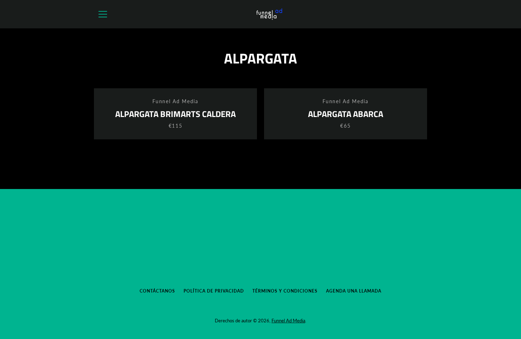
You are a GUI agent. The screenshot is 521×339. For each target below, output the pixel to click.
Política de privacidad (214, 291)
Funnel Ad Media (288, 320)
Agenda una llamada (353, 291)
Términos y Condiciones (285, 291)
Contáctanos (157, 291)
